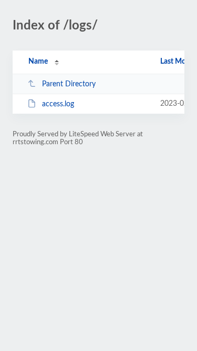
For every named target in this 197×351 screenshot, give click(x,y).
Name (38, 61)
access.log (58, 104)
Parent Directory (69, 84)
